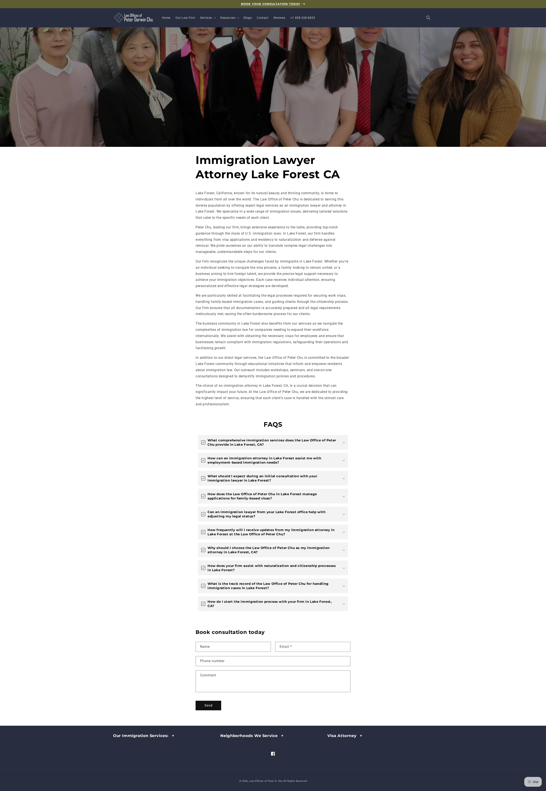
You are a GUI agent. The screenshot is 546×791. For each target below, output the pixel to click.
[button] (207, 17)
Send (208, 705)
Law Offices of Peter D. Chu (265, 781)
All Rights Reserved (295, 781)
